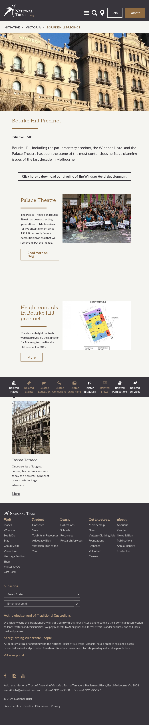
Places (8, 524)
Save (35, 530)
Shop (7, 561)
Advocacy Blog (41, 540)
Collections (67, 524)
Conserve (38, 524)
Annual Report (126, 545)
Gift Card (10, 571)
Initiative (12, 27)
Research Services (71, 540)
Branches (94, 545)
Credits (28, 706)
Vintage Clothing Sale (102, 535)
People (121, 530)
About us (122, 524)
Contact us (123, 551)
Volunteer (95, 551)
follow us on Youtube (23, 676)
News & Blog (125, 535)
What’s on (10, 530)
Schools (65, 530)
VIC (29, 137)
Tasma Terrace (24, 460)
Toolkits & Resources (45, 535)
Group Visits (11, 545)
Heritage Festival (14, 556)
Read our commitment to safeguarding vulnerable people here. (93, 648)
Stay (6, 540)
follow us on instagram (15, 676)
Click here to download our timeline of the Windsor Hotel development (74, 176)
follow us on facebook (6, 676)
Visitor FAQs (12, 566)
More (31, 357)
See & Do (9, 535)
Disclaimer (42, 706)
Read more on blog (37, 254)
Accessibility (13, 706)
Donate (135, 13)
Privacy (55, 706)
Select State (102, 13)
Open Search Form (94, 13)
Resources (66, 535)
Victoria (33, 27)
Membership (97, 524)
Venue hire (10, 551)
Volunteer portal (14, 655)
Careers (93, 556)
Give (91, 530)
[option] (74, 72)
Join (115, 13)
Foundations (96, 540)
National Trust (22, 10)
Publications (124, 540)
